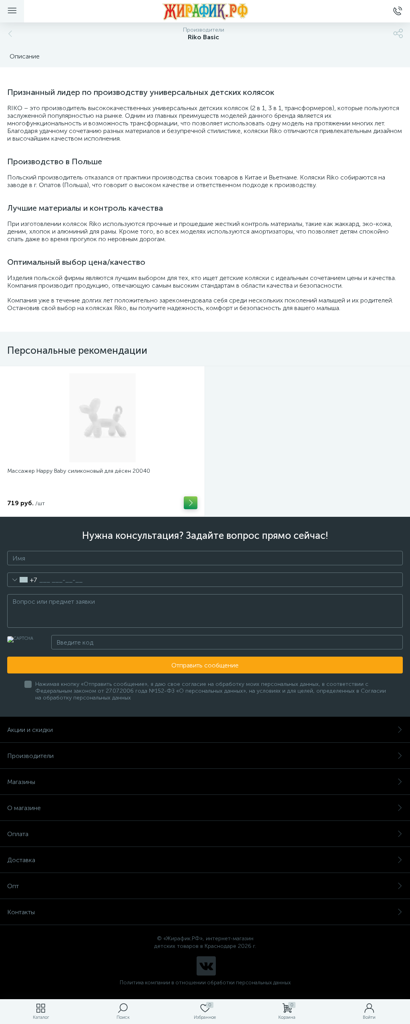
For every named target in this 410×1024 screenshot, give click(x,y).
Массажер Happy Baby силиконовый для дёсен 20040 (78, 471)
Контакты (21, 912)
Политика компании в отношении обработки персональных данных (205, 983)
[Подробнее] (190, 502)
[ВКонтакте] (206, 966)
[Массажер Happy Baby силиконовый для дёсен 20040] (102, 417)
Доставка (21, 860)
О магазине (24, 808)
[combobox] (22, 580)
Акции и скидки (30, 730)
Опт (13, 886)
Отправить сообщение (205, 665)
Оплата (17, 834)
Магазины (21, 782)
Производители (30, 756)
